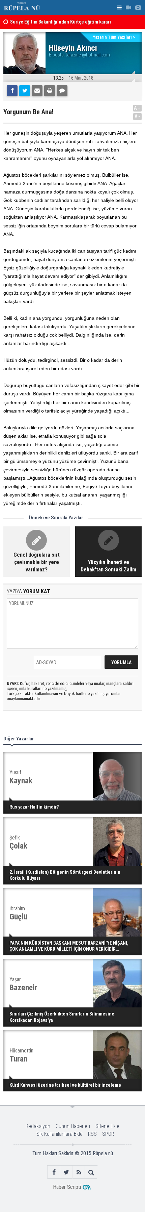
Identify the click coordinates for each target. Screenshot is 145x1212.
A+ (137, 108)
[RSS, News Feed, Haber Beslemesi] (78, 1172)
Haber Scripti (67, 1187)
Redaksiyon (38, 1126)
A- (138, 116)
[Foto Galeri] (138, 7)
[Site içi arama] (91, 1172)
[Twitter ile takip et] (66, 1172)
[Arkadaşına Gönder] (37, 90)
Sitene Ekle (107, 1126)
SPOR (108, 1134)
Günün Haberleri (73, 1126)
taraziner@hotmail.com (88, 54)
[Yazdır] (49, 90)
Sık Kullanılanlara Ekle (59, 1134)
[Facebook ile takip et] (54, 1172)
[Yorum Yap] (62, 90)
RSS (92, 1134)
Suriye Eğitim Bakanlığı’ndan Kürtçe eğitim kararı (60, 22)
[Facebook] (12, 90)
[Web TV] (128, 7)
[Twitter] (24, 90)
